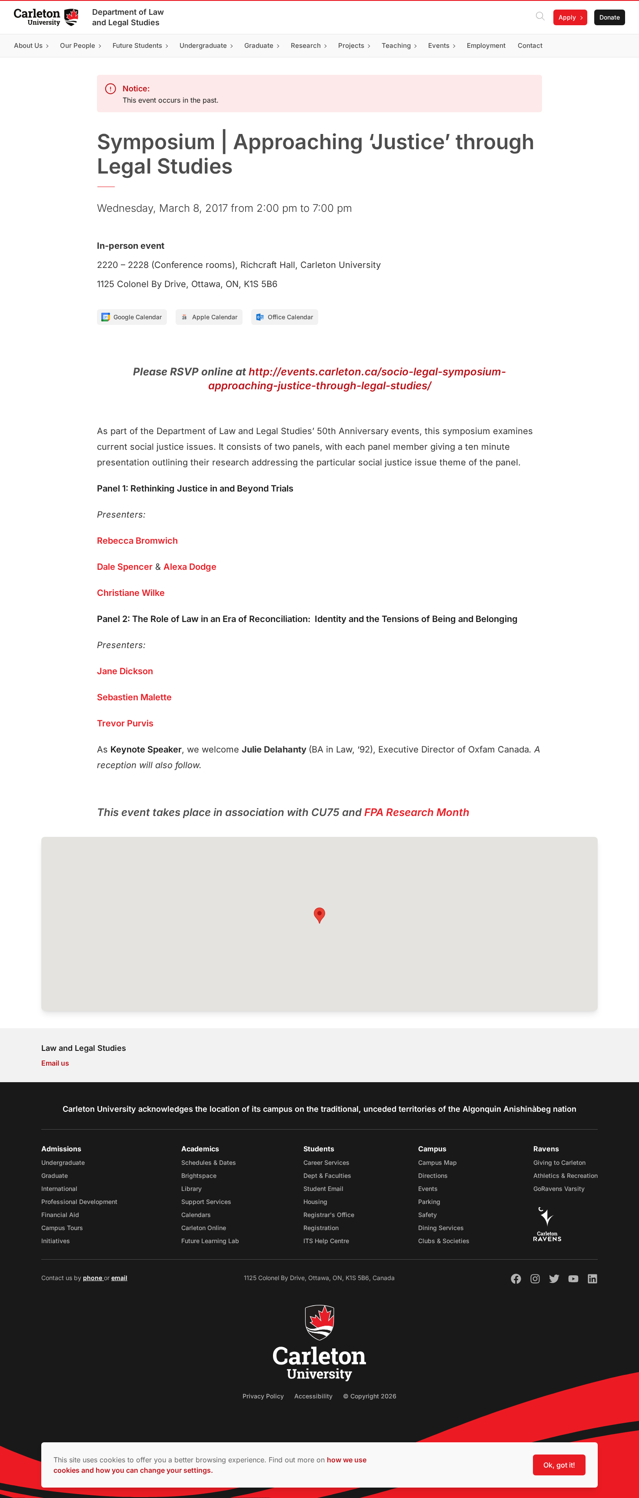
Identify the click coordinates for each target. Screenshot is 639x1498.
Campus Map (437, 1162)
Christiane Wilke (131, 593)
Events (428, 1188)
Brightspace (198, 1175)
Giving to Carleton (559, 1162)
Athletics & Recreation (565, 1175)
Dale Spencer (125, 567)
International (59, 1188)
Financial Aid (60, 1214)
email (119, 1277)
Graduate (54, 1175)
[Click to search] (540, 17)
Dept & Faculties (327, 1175)
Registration (321, 1227)
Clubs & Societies (443, 1240)
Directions (433, 1175)
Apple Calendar (214, 317)
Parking (429, 1201)
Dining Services (441, 1227)
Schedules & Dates (208, 1162)
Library (191, 1188)
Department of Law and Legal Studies (128, 17)
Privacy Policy (263, 1396)
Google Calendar (137, 317)
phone (93, 1277)
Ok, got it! (559, 1465)
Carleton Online (203, 1227)
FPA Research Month (416, 812)
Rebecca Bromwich (137, 540)
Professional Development (79, 1201)
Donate (609, 17)
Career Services (326, 1162)
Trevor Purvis (125, 723)
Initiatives (55, 1240)
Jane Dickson (125, 671)
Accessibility (313, 1396)
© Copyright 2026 (369, 1396)
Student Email (323, 1188)
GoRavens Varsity (559, 1188)
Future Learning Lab (210, 1240)
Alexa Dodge (189, 567)
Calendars (196, 1214)
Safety (427, 1214)
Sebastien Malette (134, 697)
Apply (567, 17)
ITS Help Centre (326, 1240)
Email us (55, 1063)
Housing (315, 1201)
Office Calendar (290, 317)
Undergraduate (63, 1162)
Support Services (206, 1201)
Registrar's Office (328, 1214)
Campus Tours (62, 1227)
